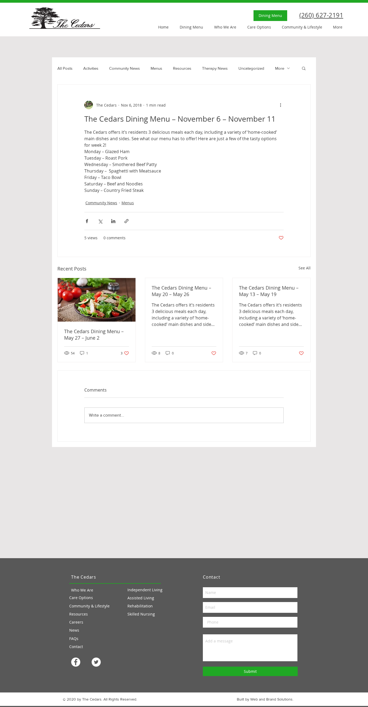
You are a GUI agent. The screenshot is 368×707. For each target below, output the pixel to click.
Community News (124, 68)
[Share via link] (126, 221)
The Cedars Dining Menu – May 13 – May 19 (268, 290)
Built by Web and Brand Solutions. (265, 699)
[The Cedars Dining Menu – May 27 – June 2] (97, 300)
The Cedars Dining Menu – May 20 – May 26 (181, 290)
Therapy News (215, 68)
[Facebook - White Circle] (75, 662)
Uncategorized (251, 68)
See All (304, 267)
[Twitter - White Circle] (96, 662)
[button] (303, 68)
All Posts (64, 68)
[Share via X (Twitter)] (100, 221)
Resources (182, 68)
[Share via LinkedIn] (113, 221)
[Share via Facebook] (86, 221)
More (279, 68)
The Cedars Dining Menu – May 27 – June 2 (94, 334)
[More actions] (280, 105)
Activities (90, 68)
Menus (156, 68)
